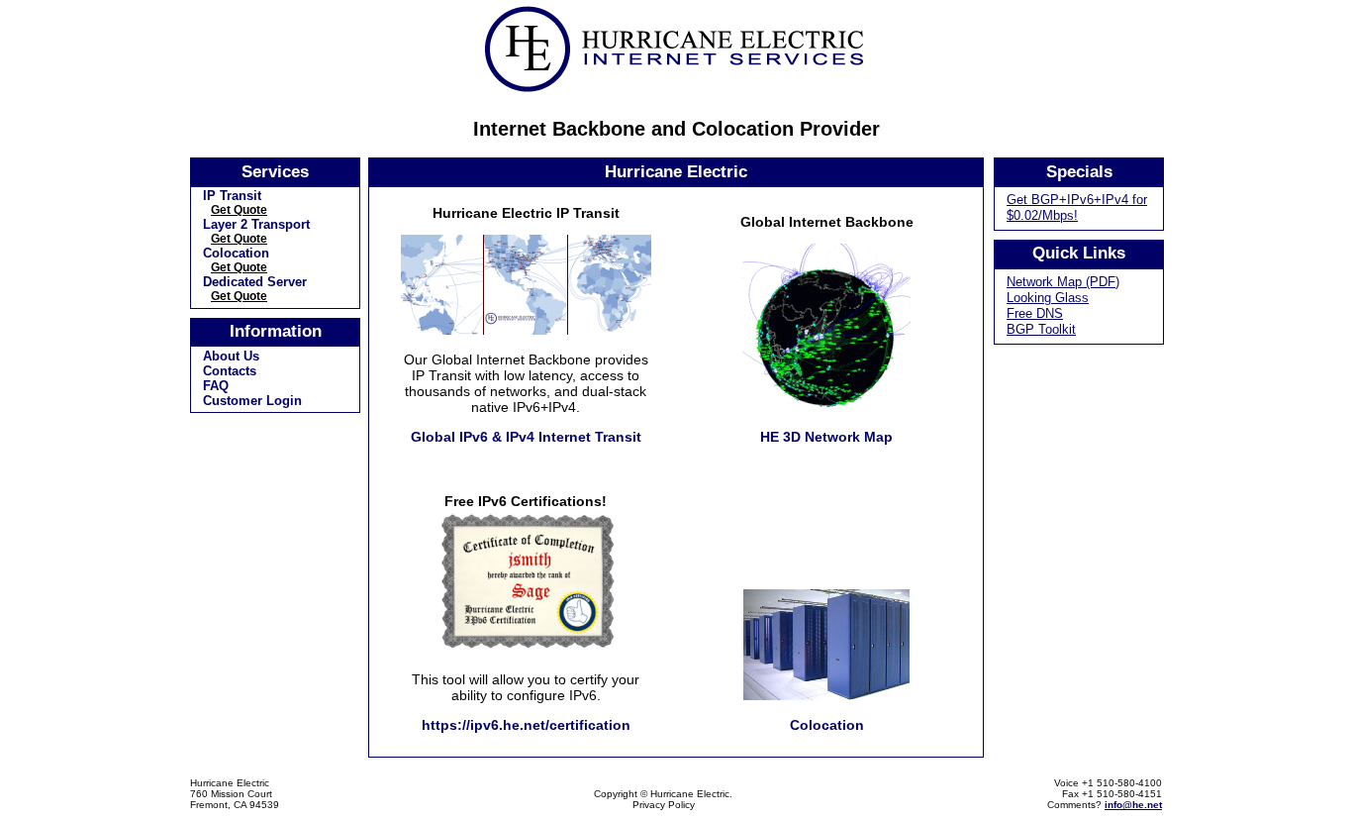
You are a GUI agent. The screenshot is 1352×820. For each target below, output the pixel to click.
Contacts (229, 370)
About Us (231, 356)
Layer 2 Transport (256, 224)
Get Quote (239, 210)
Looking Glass (1048, 297)
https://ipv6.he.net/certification (526, 725)
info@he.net (1133, 804)
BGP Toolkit (1041, 329)
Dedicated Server (255, 281)
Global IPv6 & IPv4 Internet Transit (526, 437)
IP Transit (232, 195)
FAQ (216, 385)
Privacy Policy (663, 804)
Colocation (236, 253)
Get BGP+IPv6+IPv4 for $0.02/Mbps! (1077, 207)
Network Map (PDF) (1063, 281)
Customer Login (252, 400)
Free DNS (1035, 313)
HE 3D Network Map (826, 437)
